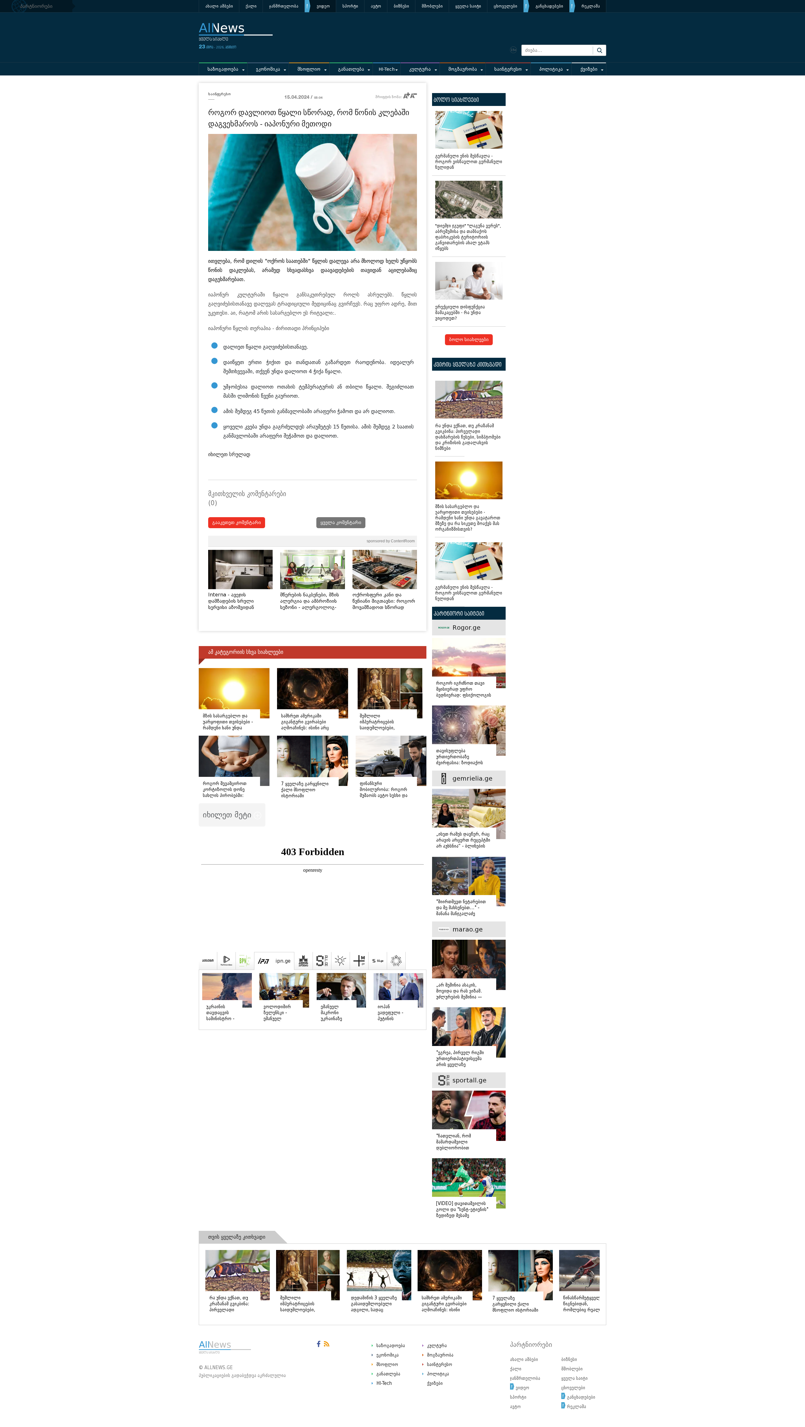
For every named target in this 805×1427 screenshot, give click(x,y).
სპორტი (350, 6)
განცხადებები (549, 6)
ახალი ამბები (219, 6)
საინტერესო (508, 69)
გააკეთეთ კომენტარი (236, 522)
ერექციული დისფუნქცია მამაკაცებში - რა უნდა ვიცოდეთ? (460, 312)
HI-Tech (387, 69)
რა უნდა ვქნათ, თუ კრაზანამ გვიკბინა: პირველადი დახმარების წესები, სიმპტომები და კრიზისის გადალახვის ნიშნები (468, 437)
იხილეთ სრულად (229, 454)
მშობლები (432, 6)
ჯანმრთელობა (283, 6)
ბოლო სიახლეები (469, 339)
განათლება (351, 69)
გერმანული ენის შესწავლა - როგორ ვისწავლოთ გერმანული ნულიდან (468, 161)
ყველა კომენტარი (340, 522)
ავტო (376, 6)
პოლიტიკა (551, 69)
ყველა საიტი (468, 6)
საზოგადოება (223, 69)
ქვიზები (588, 69)
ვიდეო (323, 6)
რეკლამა (590, 6)
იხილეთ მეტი (228, 814)
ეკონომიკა (268, 69)
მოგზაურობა (462, 69)
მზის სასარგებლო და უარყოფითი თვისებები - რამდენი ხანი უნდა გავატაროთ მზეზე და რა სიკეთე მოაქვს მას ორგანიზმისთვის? (467, 518)
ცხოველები (505, 6)
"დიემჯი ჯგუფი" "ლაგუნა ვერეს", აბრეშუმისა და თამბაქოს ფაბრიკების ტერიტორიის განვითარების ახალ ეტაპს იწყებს (468, 237)
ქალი (251, 6)
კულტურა (420, 69)
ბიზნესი (401, 6)
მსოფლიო (308, 69)
